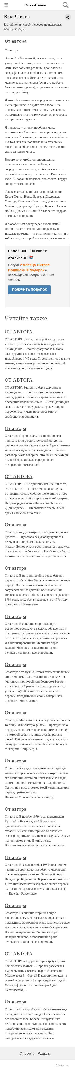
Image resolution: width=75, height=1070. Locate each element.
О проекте (27, 1053)
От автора (15, 428)
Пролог (60, 1065)
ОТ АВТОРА (19, 331)
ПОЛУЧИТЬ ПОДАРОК (29, 289)
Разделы (44, 1053)
